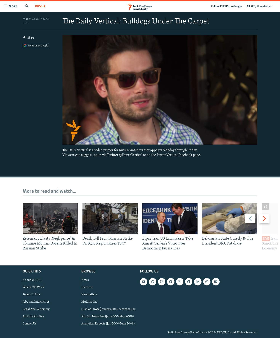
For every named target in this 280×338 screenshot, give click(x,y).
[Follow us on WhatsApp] (206, 281)
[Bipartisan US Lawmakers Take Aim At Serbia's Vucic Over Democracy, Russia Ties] (170, 218)
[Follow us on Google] (170, 281)
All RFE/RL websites (259, 6)
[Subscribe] (215, 281)
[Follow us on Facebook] (188, 281)
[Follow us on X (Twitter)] (179, 281)
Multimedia (89, 301)
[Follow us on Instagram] (161, 281)
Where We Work (33, 287)
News (85, 280)
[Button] (28, 38)
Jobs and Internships (36, 301)
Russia (40, 6)
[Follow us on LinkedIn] (197, 281)
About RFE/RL (32, 280)
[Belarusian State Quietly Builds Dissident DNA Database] (229, 218)
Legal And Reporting (36, 309)
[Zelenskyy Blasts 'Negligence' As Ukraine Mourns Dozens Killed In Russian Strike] (50, 218)
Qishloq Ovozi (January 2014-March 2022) (108, 309)
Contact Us (30, 323)
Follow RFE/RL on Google (226, 6)
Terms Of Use (31, 294)
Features (87, 287)
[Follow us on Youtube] (143, 281)
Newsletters (89, 294)
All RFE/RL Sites (33, 316)
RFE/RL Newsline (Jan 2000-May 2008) (107, 316)
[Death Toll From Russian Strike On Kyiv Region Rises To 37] (110, 218)
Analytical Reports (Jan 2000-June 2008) (108, 323)
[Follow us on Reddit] (152, 281)
